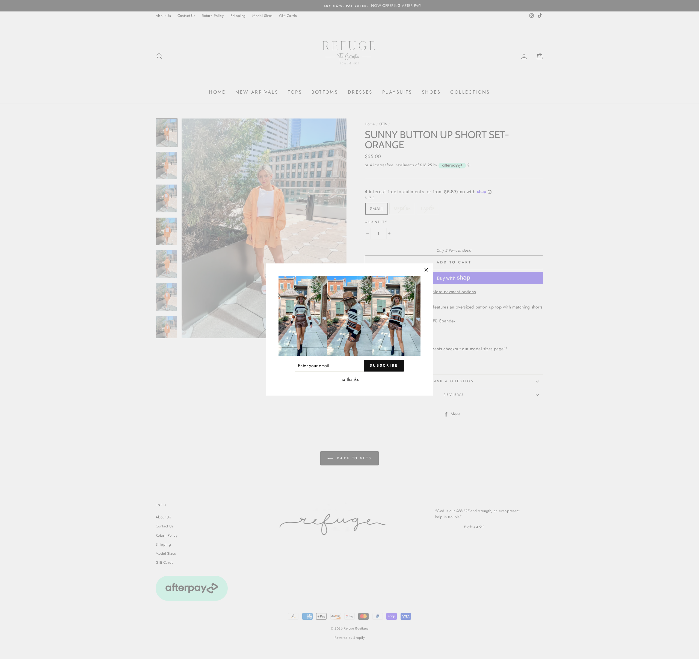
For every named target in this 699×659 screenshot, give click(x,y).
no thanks (349, 379)
